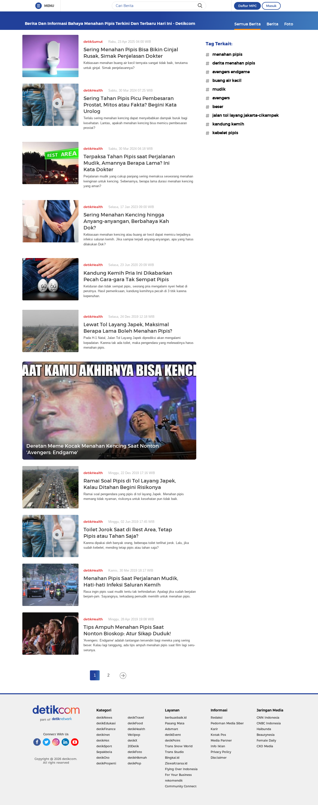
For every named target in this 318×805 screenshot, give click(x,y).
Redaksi (216, 717)
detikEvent (173, 735)
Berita (272, 23)
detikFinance (106, 729)
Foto (288, 23)
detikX (132, 740)
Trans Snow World (179, 746)
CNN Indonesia (268, 717)
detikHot (102, 740)
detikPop (134, 763)
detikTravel (136, 717)
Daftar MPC (247, 6)
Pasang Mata (174, 723)
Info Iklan (218, 746)
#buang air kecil (225, 80)
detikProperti (106, 763)
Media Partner (221, 740)
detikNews (104, 717)
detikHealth (136, 729)
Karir (214, 729)
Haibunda (264, 729)
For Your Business (178, 775)
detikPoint (172, 740)
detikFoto (135, 752)
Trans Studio (174, 752)
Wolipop (134, 735)
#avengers (219, 97)
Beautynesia (266, 735)
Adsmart (171, 729)
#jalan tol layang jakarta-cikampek (244, 115)
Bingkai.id (172, 757)
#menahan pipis (225, 54)
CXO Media (265, 746)
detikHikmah (137, 757)
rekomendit (174, 780)
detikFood (135, 723)
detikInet (103, 735)
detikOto (103, 757)
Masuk (271, 6)
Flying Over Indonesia (181, 769)
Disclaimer (219, 757)
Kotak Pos (218, 735)
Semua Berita (247, 23)
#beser (216, 106)
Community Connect (181, 786)
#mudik (217, 89)
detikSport (104, 746)
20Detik (133, 746)
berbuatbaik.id (176, 717)
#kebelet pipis (223, 132)
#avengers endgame (229, 71)
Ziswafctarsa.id (176, 763)
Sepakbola (104, 752)
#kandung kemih (226, 123)
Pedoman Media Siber (227, 723)
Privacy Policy (221, 752)
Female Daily (266, 740)
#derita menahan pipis (232, 62)
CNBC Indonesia (269, 723)
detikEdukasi (106, 723)
